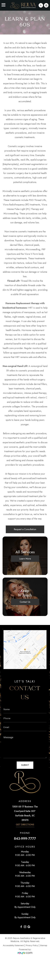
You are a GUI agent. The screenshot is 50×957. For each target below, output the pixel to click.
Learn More (25, 558)
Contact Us (25, 602)
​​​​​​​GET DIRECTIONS (25, 824)
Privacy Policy (32, 945)
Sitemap (43, 945)
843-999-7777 (25, 838)
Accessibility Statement (13, 945)
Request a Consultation (25, 529)
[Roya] (25, 953)
